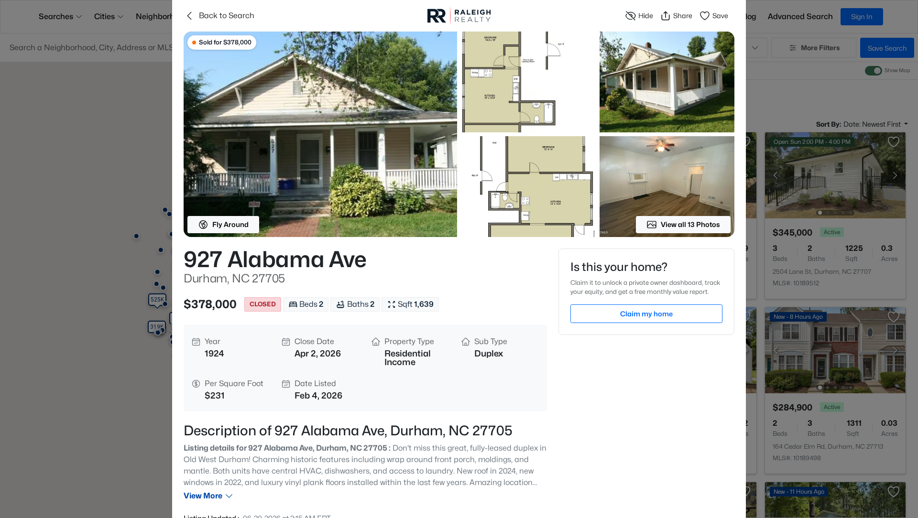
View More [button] (203, 495)
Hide (645, 15)
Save (720, 15)
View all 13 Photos (690, 224)
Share (682, 15)
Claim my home (646, 314)
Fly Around (230, 224)
